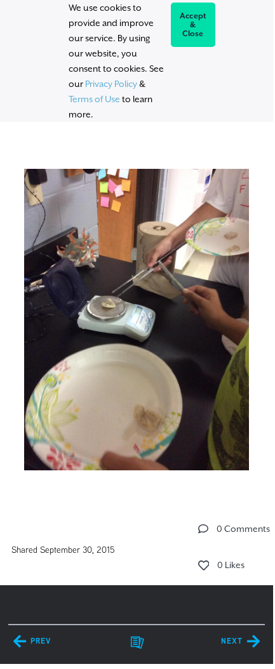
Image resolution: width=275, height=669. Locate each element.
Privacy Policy (111, 84)
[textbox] (136, 314)
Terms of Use (94, 99)
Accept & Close (193, 24)
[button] (203, 529)
